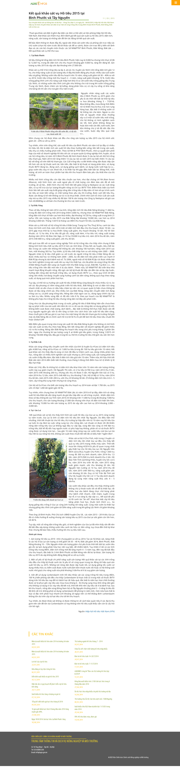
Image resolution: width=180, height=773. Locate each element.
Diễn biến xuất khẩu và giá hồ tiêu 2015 (45, 677)
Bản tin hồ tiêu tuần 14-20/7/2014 (86, 656)
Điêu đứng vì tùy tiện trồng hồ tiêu (43, 669)
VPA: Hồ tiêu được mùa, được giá (86, 717)
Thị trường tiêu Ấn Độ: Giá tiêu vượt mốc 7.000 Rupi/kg (93, 699)
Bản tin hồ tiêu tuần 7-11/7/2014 (86, 664)
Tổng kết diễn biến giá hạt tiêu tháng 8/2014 (47, 702)
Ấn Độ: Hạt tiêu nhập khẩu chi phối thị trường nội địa (93, 692)
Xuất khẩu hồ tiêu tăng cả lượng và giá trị (46, 694)
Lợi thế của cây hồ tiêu (39, 662)
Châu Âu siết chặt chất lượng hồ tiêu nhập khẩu (91, 649)
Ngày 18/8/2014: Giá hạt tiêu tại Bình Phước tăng (49, 719)
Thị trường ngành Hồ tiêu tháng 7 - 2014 (88, 641)
